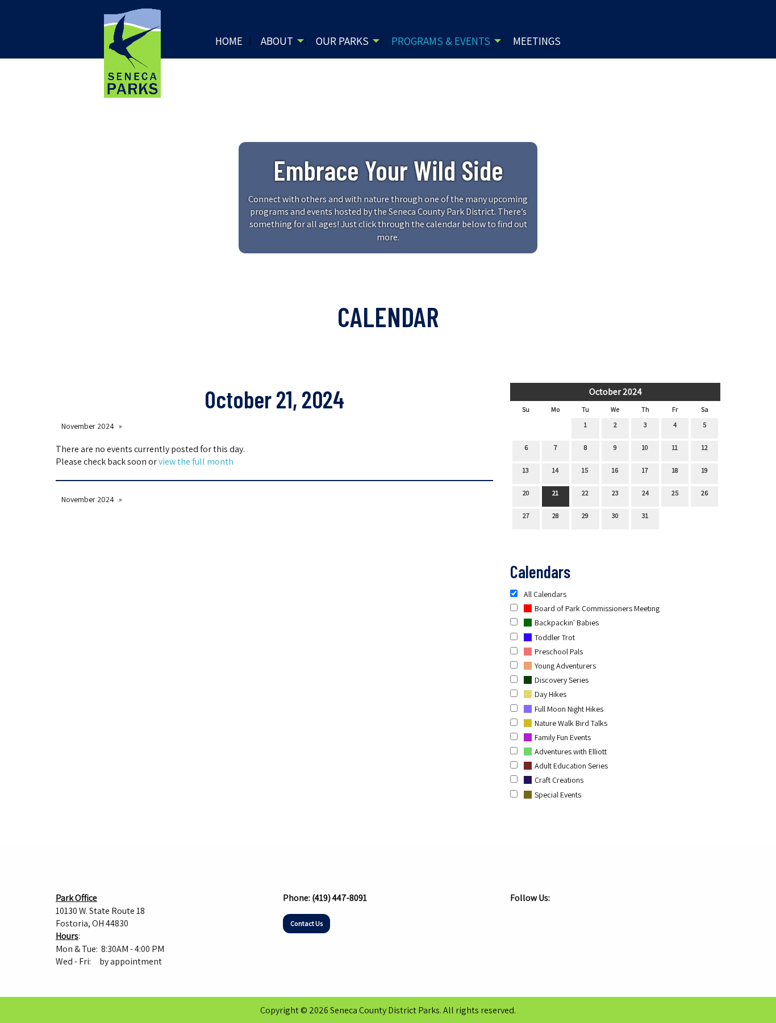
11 (675, 447)
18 (675, 470)
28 (555, 515)
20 (526, 492)
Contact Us (306, 923)
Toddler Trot (555, 637)
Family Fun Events (563, 737)
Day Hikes (550, 694)
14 (555, 470)
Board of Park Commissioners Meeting (597, 608)
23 (615, 492)
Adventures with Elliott (571, 751)
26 (704, 492)
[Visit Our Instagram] (537, 920)
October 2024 (615, 392)
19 (705, 470)
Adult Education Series (571, 766)
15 (585, 470)
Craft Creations (559, 780)
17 (645, 470)
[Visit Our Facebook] (519, 920)
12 (705, 447)
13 (526, 470)
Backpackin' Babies (567, 622)
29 (585, 515)
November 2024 (87, 426)
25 (675, 492)
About (277, 41)
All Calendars (544, 594)
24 (645, 492)
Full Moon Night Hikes (569, 709)
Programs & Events (440, 41)
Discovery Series (562, 680)
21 (555, 492)
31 (645, 515)
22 (585, 492)
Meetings (537, 41)
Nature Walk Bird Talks (571, 723)
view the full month (195, 461)
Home (229, 41)
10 (645, 447)
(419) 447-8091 (339, 898)
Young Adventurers (565, 666)
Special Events (558, 795)
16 (615, 470)
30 (615, 515)
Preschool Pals (559, 651)
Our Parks (342, 41)
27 (526, 515)
